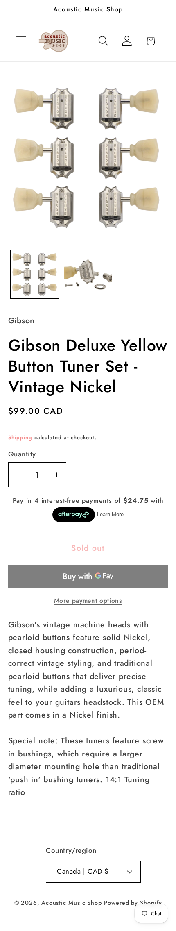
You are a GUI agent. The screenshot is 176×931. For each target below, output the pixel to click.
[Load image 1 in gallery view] (35, 274)
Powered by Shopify (133, 903)
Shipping (20, 437)
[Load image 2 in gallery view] (88, 274)
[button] (21, 41)
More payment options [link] (88, 600)
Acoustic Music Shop (71, 903)
